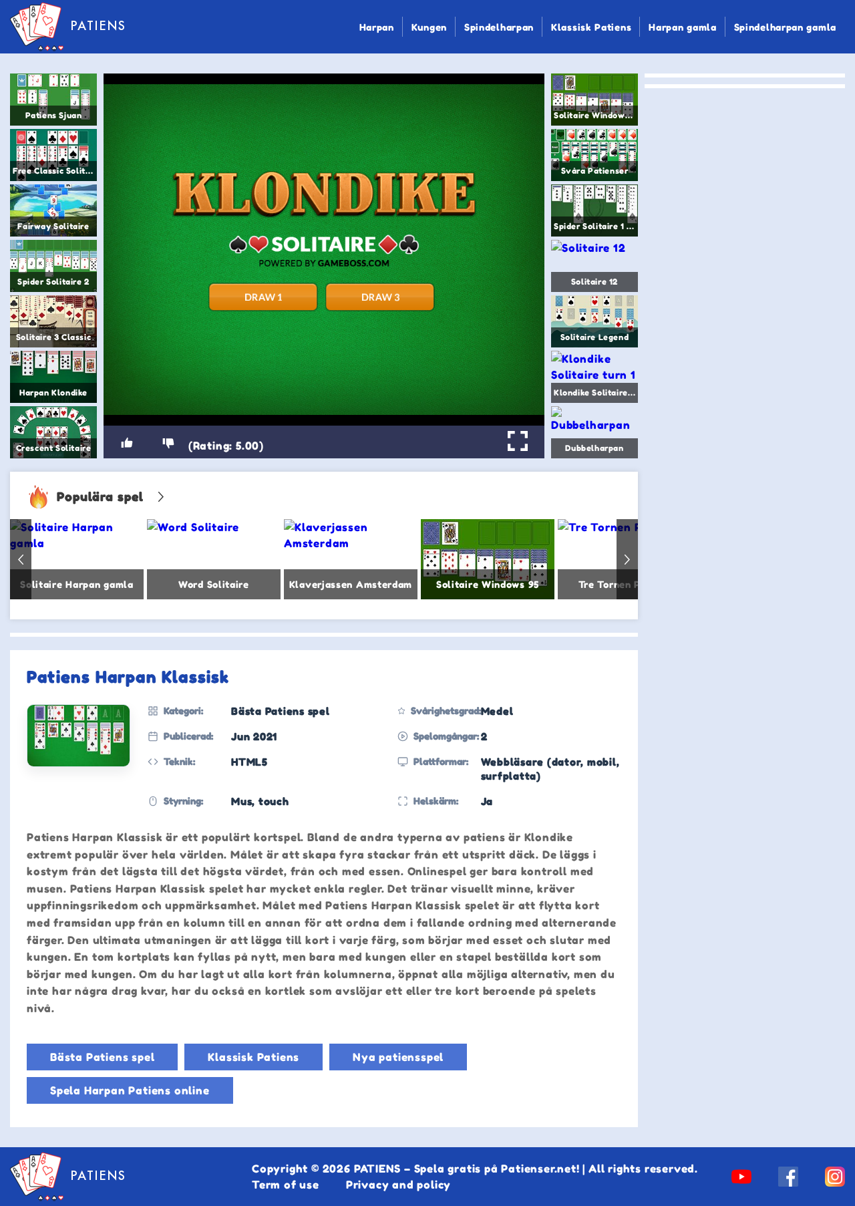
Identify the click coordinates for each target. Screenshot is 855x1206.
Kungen (429, 27)
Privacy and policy (398, 1184)
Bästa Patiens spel (102, 1057)
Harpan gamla (682, 27)
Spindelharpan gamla (785, 27)
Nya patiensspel (398, 1057)
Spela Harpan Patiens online (130, 1090)
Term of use (285, 1184)
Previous (20, 559)
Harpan (376, 27)
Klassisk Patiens (591, 27)
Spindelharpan (499, 27)
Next (627, 559)
